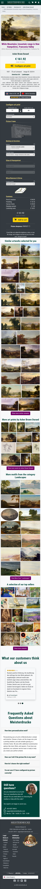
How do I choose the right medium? (17, 763)
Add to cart (21, 220)
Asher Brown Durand (28, 7)
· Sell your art (15, 842)
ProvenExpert (13, 695)
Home (3, 7)
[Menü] (2, 2)
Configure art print (21, 66)
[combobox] (20, 116)
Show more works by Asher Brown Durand (20, 468)
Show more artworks (20, 648)
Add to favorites (29, 94)
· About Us (5, 868)
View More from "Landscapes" (20, 578)
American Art (17, 7)
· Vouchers (15, 851)
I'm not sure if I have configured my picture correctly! (20, 771)
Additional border (10, 114)
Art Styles (9, 7)
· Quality (14, 845)
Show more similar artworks (20, 413)
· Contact (5, 842)
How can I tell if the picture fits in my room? (20, 757)
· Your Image (15, 840)
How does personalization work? (16, 730)
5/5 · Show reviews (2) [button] (24, 97)
